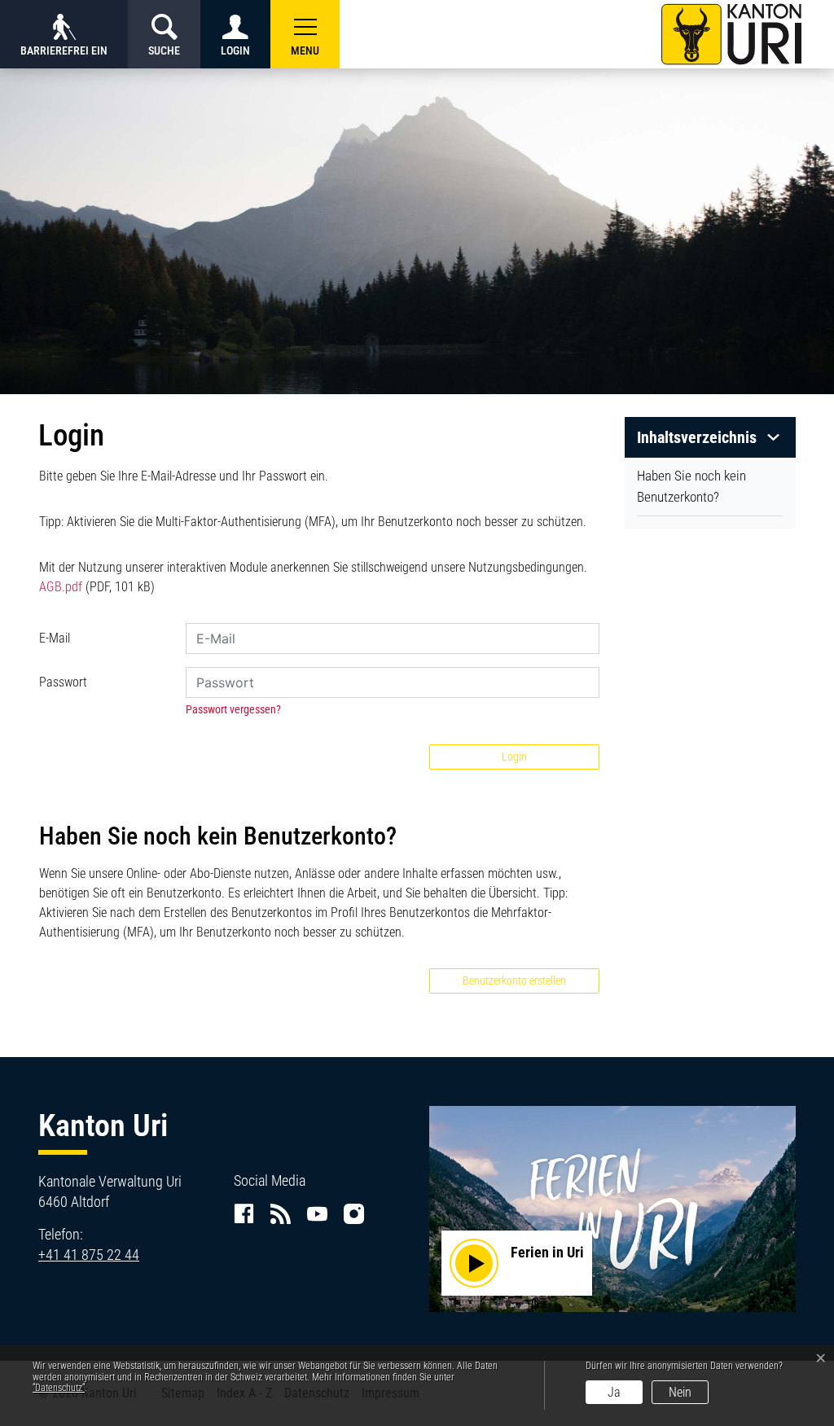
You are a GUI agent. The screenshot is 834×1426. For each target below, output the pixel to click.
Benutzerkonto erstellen (514, 980)
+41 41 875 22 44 (88, 1254)
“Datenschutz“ (59, 1387)
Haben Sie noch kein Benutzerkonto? (691, 486)
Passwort (63, 682)
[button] (305, 34)
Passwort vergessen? (233, 709)
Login (514, 756)
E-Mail (54, 638)
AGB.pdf (60, 587)
